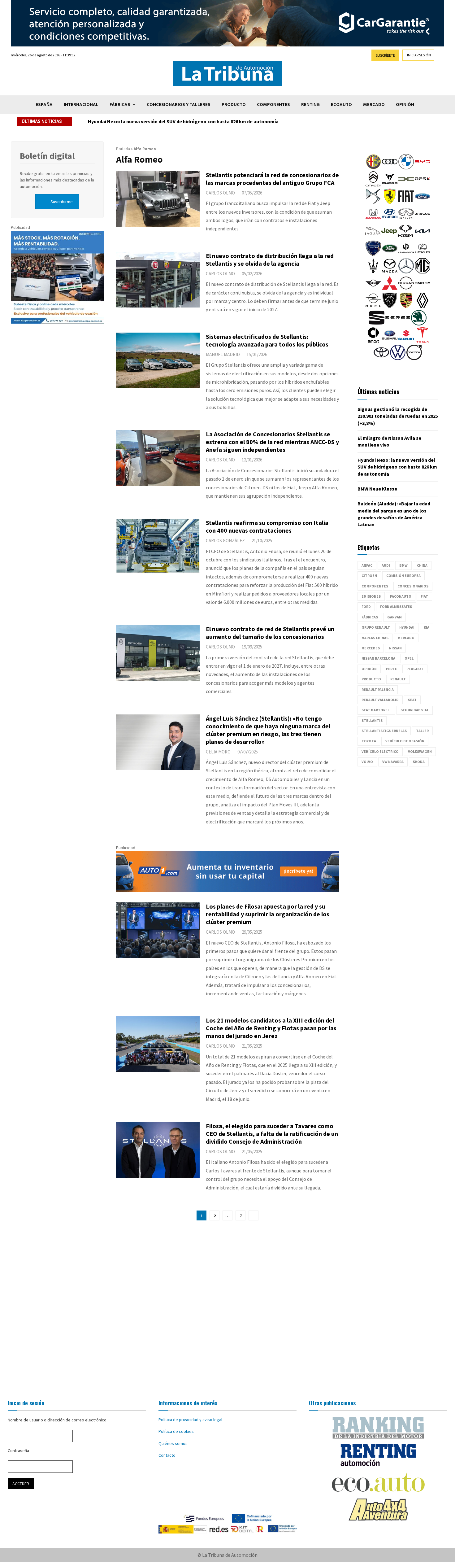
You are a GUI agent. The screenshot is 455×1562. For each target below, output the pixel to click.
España (44, 104)
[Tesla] (422, 341)
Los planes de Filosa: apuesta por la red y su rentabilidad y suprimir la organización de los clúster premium (267, 914)
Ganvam (394, 617)
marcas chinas (375, 637)
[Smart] (373, 341)
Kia (426, 627)
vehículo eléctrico (380, 751)
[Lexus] (422, 254)
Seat (412, 699)
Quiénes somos (173, 1443)
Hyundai (406, 627)
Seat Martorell (376, 710)
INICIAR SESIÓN (419, 55)
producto (371, 679)
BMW (403, 565)
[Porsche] (406, 306)
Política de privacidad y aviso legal (190, 1419)
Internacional (81, 104)
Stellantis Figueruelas (384, 730)
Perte (391, 668)
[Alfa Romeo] (373, 168)
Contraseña (18, 1450)
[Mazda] (389, 272)
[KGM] (405, 237)
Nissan (395, 648)
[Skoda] (419, 324)
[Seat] (376, 324)
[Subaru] (389, 341)
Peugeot (414, 668)
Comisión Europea (403, 575)
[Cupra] (389, 185)
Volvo (367, 761)
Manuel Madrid (223, 354)
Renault (398, 679)
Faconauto (400, 596)
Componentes (273, 104)
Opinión (405, 104)
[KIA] (422, 237)
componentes (375, 586)
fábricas (370, 617)
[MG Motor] (422, 272)
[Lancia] (373, 254)
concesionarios (412, 586)
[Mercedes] (406, 272)
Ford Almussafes (396, 606)
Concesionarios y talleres (178, 104)
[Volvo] (414, 358)
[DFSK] (422, 185)
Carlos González (225, 540)
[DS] (373, 202)
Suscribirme (61, 201)
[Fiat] (406, 202)
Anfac (367, 565)
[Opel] (373, 306)
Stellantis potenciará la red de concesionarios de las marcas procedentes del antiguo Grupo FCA (272, 178)
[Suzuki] (406, 341)
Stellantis (372, 720)
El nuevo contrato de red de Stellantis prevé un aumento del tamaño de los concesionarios (270, 632)
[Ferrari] (389, 202)
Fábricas (120, 104)
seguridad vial (415, 710)
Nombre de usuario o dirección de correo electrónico (57, 1420)
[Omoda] (422, 289)
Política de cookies (176, 1431)
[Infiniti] (406, 220)
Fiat (424, 596)
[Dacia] (406, 185)
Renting (310, 104)
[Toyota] (381, 358)
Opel (409, 658)
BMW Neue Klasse (108, 121)
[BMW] (406, 168)
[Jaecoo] (422, 220)
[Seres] (397, 324)
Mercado (374, 104)
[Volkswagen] (397, 358)
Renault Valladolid (380, 699)
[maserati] (373, 272)
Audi (386, 565)
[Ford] (422, 202)
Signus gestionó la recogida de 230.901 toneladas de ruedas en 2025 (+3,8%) (398, 416)
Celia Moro (218, 752)
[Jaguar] (372, 237)
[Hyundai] (389, 220)
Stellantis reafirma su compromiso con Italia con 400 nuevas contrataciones (267, 526)
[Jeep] (389, 237)
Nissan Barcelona (378, 658)
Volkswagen (420, 751)
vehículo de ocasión (404, 741)
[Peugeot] (389, 306)
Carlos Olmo (220, 193)
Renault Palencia (378, 689)
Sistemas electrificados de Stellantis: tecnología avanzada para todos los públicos (267, 340)
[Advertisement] (227, 1306)
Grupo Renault (376, 627)
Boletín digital (47, 155)
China (422, 565)
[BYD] (422, 168)
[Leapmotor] (406, 254)
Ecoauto (341, 104)
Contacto (167, 1455)
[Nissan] (406, 289)
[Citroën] (373, 185)
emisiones (371, 596)
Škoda (419, 761)
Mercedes (371, 648)
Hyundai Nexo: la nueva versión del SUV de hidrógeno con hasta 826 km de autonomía (397, 467)
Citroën (369, 575)
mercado (406, 637)
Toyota (369, 741)
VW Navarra (393, 761)
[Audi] (389, 168)
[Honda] (373, 220)
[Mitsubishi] (389, 289)
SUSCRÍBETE (385, 55)
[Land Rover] (389, 254)
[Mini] (373, 289)
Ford (366, 606)
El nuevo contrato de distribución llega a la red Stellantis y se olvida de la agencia (270, 259)
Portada (123, 148)
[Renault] (422, 306)
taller (422, 730)
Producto (234, 104)
